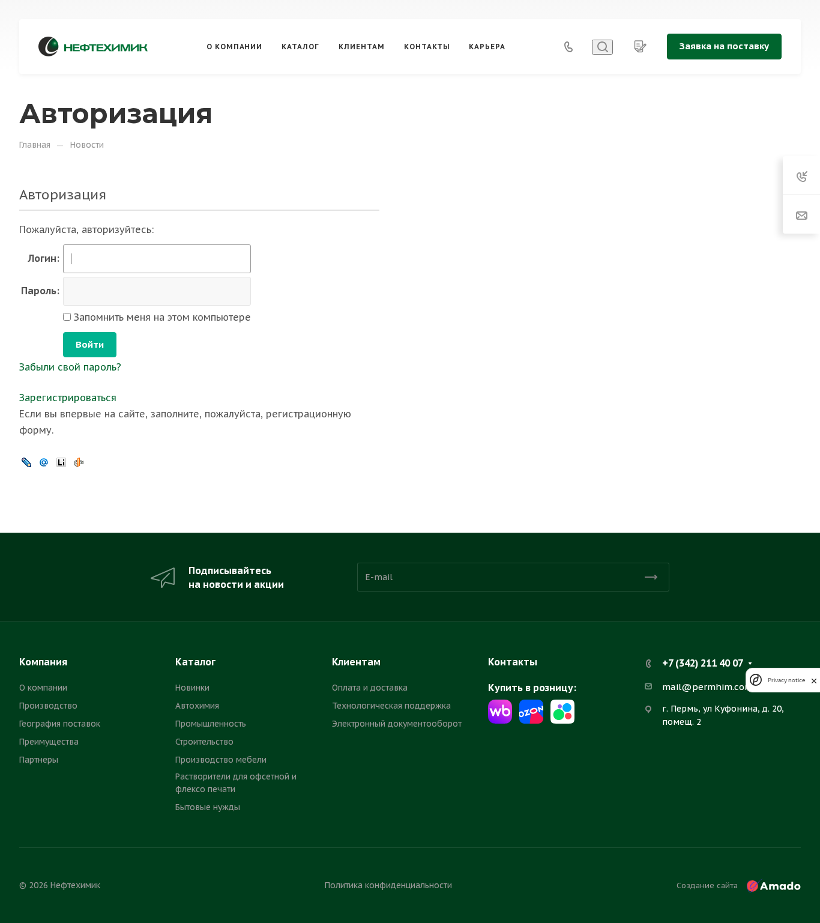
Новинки (192, 687)
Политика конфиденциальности (388, 885)
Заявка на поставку (724, 46)
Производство (48, 705)
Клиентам (356, 662)
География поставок (59, 723)
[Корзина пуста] (640, 46)
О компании (43, 687)
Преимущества (49, 741)
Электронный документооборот (397, 723)
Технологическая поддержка (391, 705)
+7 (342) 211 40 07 (702, 663)
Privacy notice (786, 680)
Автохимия (197, 705)
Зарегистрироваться (67, 398)
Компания (43, 662)
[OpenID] (78, 461)
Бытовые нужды (207, 807)
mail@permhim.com (707, 686)
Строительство (204, 741)
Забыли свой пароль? (70, 367)
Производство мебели (221, 759)
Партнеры (38, 759)
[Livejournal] (26, 461)
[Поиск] (602, 47)
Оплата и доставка (370, 687)
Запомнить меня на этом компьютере (161, 317)
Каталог (195, 662)
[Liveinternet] (61, 461)
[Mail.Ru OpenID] (43, 461)
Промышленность (210, 723)
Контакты (512, 662)
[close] (814, 680)
